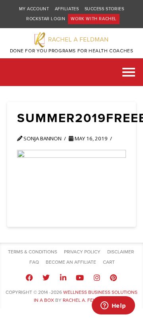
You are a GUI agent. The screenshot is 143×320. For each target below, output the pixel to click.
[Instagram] (96, 277)
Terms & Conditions (32, 252)
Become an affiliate (71, 262)
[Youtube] (79, 277)
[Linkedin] (63, 277)
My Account (34, 8)
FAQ (34, 262)
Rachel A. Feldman (86, 300)
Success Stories (104, 8)
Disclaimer (120, 252)
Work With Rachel (94, 18)
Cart (109, 262)
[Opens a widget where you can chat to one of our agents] (113, 306)
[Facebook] (29, 277)
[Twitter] (46, 277)
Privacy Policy (82, 252)
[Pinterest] (113, 277)
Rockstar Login (45, 18)
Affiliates (67, 8)
